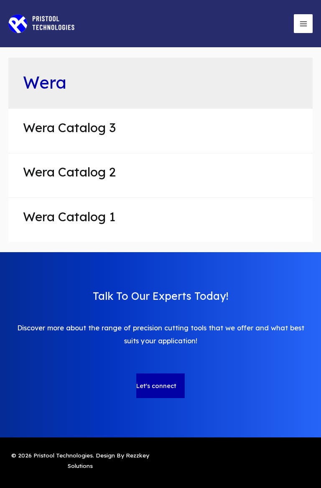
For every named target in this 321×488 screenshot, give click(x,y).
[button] (160, 385)
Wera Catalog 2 (69, 172)
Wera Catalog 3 (69, 127)
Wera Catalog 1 (69, 217)
